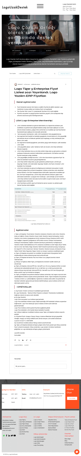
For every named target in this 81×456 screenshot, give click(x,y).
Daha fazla (37, 73)
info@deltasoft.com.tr (9, 428)
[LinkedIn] (9, 435)
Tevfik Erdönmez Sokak (9, 422)
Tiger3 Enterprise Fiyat (71, 420)
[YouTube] (14, 435)
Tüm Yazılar (12, 73)
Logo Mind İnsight (39, 437)
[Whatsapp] (4, 435)
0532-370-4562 (7, 430)
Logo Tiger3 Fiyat (69, 422)
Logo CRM (37, 443)
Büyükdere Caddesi (8, 420)
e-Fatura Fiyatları (69, 427)
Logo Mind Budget (39, 441)
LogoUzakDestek (15, 7)
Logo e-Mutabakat (39, 428)
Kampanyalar (68, 445)
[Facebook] (6, 435)
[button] (40, 6)
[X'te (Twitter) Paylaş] (19, 340)
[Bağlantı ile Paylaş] (26, 340)
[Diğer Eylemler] (66, 84)
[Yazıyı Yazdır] (30, 340)
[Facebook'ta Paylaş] (15, 340)
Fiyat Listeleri (17, 335)
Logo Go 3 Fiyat (69, 424)
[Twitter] (12, 435)
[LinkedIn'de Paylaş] (23, 340)
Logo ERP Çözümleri (25, 73)
